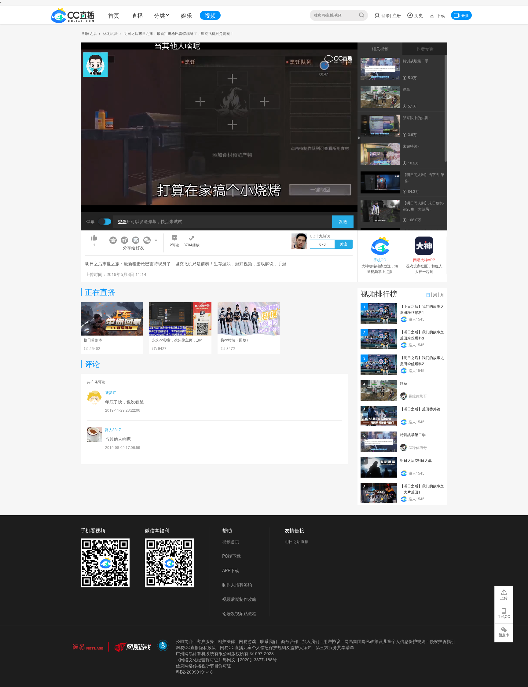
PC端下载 (231, 556)
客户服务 (205, 641)
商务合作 (289, 641)
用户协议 (331, 641)
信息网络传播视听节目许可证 (203, 666)
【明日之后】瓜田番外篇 (420, 408)
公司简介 (184, 641)
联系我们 (268, 641)
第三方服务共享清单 (335, 647)
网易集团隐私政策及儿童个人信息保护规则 (385, 641)
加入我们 (310, 641)
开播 (465, 15)
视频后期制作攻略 (239, 599)
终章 (403, 383)
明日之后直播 (297, 541)
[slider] (219, 198)
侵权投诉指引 (442, 641)
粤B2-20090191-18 (194, 672)
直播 (137, 15)
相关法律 (226, 641)
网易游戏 (247, 641)
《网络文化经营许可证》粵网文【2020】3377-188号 (226, 659)
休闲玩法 (110, 33)
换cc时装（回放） (235, 339)
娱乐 (186, 15)
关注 (343, 244)
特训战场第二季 (413, 434)
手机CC (503, 616)
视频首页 (230, 541)
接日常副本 (93, 339)
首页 (113, 15)
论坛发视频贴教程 (239, 613)
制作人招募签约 (237, 584)
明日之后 (89, 33)
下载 (440, 15)
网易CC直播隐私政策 (196, 647)
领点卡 (503, 634)
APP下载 (230, 570)
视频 (210, 15)
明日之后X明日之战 (416, 460)
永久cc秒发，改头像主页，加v (177, 339)
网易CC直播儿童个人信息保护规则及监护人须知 (266, 647)
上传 (504, 597)
